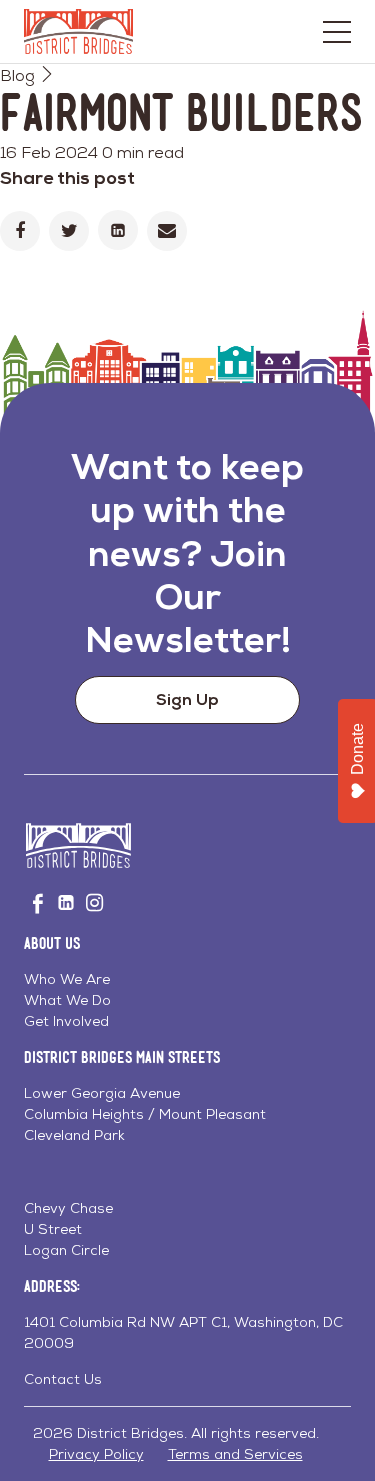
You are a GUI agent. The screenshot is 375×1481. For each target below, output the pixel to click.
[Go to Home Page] (78, 31)
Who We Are (67, 979)
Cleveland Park (74, 1135)
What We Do (67, 1000)
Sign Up (187, 699)
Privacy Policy (96, 1454)
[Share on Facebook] (20, 231)
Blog (17, 75)
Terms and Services (235, 1454)
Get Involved (66, 1021)
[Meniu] (337, 32)
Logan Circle (66, 1250)
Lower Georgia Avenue (102, 1093)
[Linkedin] (118, 230)
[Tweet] (69, 231)
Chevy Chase (68, 1208)
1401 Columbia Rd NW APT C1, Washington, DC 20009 (183, 1332)
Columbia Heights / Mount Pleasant (145, 1114)
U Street (53, 1229)
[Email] (167, 231)
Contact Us (63, 1379)
